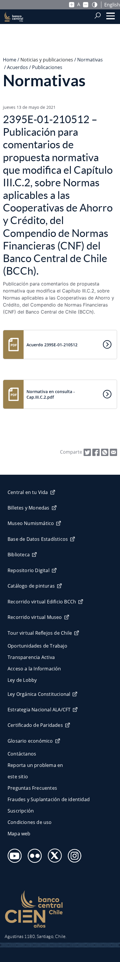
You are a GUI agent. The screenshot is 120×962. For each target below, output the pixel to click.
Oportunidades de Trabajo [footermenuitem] (37, 646)
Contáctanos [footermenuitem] (22, 754)
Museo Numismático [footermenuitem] (31, 523)
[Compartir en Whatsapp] (104, 452)
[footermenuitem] (13, 854)
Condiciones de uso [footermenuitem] (30, 822)
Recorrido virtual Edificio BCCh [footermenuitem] (42, 601)
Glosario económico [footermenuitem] (30, 741)
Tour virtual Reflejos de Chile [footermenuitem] (40, 633)
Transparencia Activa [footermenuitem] (31, 657)
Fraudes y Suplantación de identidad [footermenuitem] (49, 799)
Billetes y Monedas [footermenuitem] (29, 508)
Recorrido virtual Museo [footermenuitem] (35, 617)
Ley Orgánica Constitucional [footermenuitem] (39, 694)
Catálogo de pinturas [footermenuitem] (31, 586)
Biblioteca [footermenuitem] (19, 554)
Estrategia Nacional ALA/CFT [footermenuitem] (39, 709)
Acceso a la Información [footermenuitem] (34, 668)
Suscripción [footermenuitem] (21, 811)
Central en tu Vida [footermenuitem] (28, 492)
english (112, 4)
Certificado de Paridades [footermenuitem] (35, 725)
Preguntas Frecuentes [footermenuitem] (32, 788)
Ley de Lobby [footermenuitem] (22, 680)
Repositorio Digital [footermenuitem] (29, 570)
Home (9, 59)
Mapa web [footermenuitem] (19, 833)
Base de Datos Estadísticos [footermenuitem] (38, 539)
